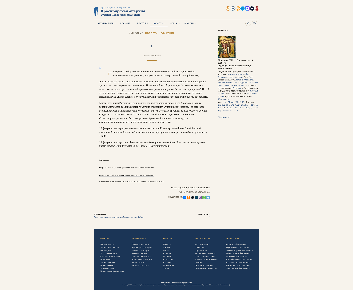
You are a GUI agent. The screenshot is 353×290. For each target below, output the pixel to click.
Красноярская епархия (142, 247)
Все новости (224, 117)
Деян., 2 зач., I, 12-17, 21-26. (231, 105)
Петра (221, 85)
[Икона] (227, 57)
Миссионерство (202, 244)
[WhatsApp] (204, 197)
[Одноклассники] (188, 197)
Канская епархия (139, 253)
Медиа (174, 23)
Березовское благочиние (237, 247)
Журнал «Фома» (107, 262)
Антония (254, 90)
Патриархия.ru (107, 244)
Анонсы (167, 247)
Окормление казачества (206, 268)
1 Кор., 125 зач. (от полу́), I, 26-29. (242, 107)
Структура (168, 259)
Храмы (166, 268)
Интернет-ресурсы (140, 265)
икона (239, 74)
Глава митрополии (140, 244)
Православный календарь (112, 271)
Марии (244, 85)
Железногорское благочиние (239, 250)
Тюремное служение (204, 265)
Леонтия (229, 85)
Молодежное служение (205, 253)
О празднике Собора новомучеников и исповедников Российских (126, 167)
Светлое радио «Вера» (110, 256)
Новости (158, 23)
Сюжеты (189, 23)
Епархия (125, 23)
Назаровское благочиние (237, 262)
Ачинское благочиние (236, 244)
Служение (168, 33)
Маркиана (248, 79)
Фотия (255, 82)
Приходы (142, 23)
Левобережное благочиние (238, 253)
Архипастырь (105, 23)
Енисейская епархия (141, 250)
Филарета (252, 93)
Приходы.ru (105, 259)
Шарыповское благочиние (238, 265)
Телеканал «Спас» (108, 253)
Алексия (236, 82)
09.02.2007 (157, 56)
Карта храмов (138, 262)
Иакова (229, 82)
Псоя (251, 77)
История (167, 256)
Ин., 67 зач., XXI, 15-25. (234, 102)
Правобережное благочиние (239, 259)
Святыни (167, 262)
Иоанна (221, 82)
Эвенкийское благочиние (238, 268)
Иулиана (239, 79)
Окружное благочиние (236, 256)
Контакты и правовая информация (176, 282)
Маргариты (223, 99)
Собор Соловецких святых (233, 75)
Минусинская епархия (142, 259)
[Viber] (200, 197)
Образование (201, 250)
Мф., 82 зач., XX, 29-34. (228, 110)
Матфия (231, 74)
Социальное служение (205, 256)
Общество (199, 247)
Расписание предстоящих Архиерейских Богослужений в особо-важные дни (131, 181)
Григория (237, 88)
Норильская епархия (141, 256)
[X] (192, 197)
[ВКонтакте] (184, 197)
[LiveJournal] (196, 197)
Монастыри (168, 265)
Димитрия (246, 82)
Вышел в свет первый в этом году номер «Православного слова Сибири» (119, 215)
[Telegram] (208, 197)
